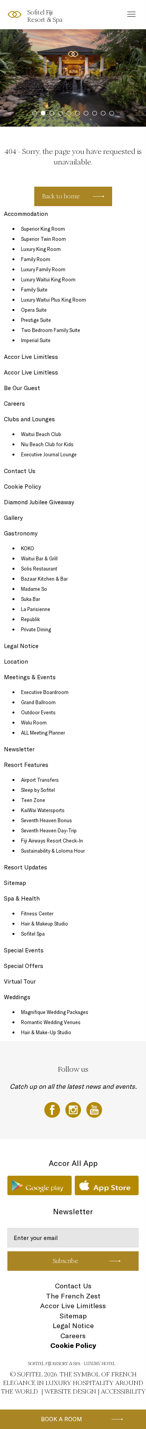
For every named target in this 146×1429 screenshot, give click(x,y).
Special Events (24, 950)
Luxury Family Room (43, 269)
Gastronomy (20, 533)
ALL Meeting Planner (43, 733)
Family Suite (34, 289)
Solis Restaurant (39, 568)
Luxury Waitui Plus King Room (53, 300)
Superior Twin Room (43, 239)
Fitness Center (37, 913)
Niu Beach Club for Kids (47, 444)
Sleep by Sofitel (38, 790)
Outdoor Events (38, 712)
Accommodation (26, 213)
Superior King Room (43, 229)
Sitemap (15, 883)
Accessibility (123, 1391)
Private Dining (36, 629)
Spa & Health (22, 898)
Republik (30, 619)
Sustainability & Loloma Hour (53, 851)
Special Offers (23, 966)
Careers (14, 403)
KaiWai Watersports (43, 810)
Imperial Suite (36, 340)
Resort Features (26, 764)
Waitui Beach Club (41, 434)
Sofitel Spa (33, 934)
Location (16, 661)
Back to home (61, 196)
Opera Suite (34, 310)
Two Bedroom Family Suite (50, 330)
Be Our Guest (22, 388)
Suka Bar (30, 599)
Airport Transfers (40, 780)
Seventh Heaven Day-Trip (49, 830)
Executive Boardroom (45, 692)
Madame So (34, 589)
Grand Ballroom (38, 702)
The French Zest (73, 1295)
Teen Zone (33, 800)
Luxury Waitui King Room (48, 279)
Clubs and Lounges (29, 419)
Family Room (35, 259)
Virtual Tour (20, 981)
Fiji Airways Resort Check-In (52, 840)
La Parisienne (35, 609)
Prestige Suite (36, 320)
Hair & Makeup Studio (44, 923)
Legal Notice (21, 646)
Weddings (17, 997)
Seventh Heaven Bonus (46, 820)
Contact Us (19, 471)
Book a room (61, 1419)
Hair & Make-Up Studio (46, 1032)
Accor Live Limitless (31, 356)
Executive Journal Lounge (49, 454)
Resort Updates (25, 867)
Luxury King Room (41, 249)
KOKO (27, 548)
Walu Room (34, 722)
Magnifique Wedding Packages (54, 1012)
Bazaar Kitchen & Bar (44, 579)
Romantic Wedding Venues (51, 1022)
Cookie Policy (22, 486)
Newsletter (19, 749)
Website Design (70, 1391)
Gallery (13, 517)
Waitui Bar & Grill (39, 558)
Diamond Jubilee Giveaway (39, 502)
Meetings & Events (30, 677)
